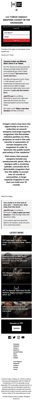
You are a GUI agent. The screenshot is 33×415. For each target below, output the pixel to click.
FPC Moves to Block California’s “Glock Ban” (16, 274)
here (10, 196)
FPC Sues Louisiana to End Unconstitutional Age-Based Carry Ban (15, 308)
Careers (15, 348)
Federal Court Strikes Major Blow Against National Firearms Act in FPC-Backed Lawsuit (14, 259)
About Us (16, 350)
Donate (16, 328)
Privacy (15, 367)
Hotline (15, 358)
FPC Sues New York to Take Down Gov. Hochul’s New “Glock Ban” (16, 242)
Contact (15, 365)
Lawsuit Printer (18, 352)
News (15, 354)
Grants (15, 356)
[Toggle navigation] (16, 10)
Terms (15, 369)
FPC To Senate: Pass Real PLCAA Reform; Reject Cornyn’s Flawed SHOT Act (16, 292)
